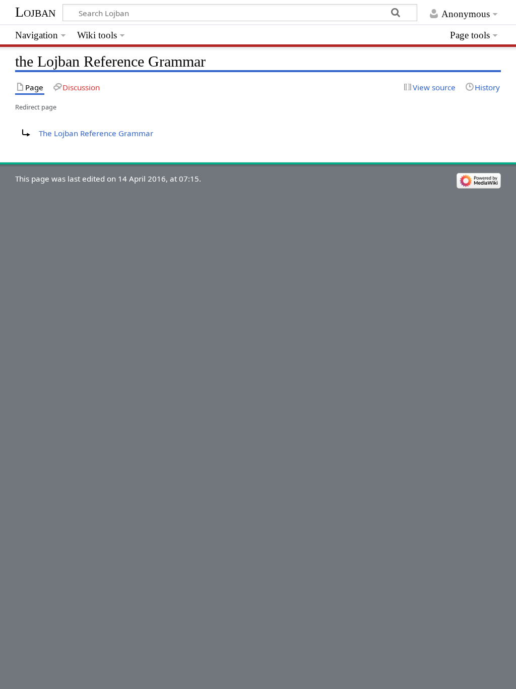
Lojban (35, 12)
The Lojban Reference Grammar (96, 133)
